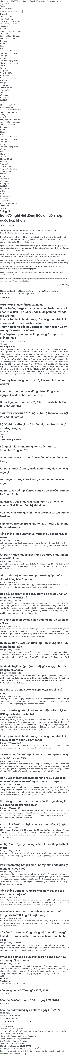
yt (3, 6)
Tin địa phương (7, 346)
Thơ (1, 151)
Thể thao (3, 80)
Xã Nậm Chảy (22, 374)
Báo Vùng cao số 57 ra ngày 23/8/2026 (24, 990)
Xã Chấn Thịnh (48, 354)
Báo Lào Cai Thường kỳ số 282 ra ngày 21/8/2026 (30, 1010)
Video (2, 191)
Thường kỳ (4, 97)
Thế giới (3, 83)
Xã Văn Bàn (41, 371)
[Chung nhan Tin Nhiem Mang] (13, 1053)
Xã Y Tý (27, 369)
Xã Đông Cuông (41, 357)
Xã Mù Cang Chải (60, 349)
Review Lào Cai (6, 90)
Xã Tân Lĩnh (44, 359)
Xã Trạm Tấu (25, 352)
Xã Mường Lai (8, 361)
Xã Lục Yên (34, 359)
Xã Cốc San (61, 364)
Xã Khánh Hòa (55, 359)
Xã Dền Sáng (18, 369)
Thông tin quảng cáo (8, 203)
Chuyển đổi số (6, 88)
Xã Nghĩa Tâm (61, 354)
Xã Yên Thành (32, 361)
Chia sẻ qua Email (51, 230)
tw (7, 1024)
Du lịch (3, 68)
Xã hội (2, 43)
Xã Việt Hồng (39, 364)
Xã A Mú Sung (36, 369)
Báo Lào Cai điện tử (8, 8)
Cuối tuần (4, 100)
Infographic (5, 201)
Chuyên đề (4, 206)
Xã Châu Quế (16, 357)
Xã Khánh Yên (31, 371)
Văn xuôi (3, 149)
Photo (2, 193)
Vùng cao (4, 95)
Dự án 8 (3, 208)
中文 (8, 3)
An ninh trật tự (6, 73)
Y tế (1, 48)
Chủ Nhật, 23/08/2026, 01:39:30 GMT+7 (15, 1)
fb (1, 6)
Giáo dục (3, 46)
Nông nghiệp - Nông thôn (10, 31)
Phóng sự (4, 85)
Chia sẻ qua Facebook (9, 230)
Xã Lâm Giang (28, 357)
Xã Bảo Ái (62, 361)
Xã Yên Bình (52, 361)
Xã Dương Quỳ (52, 371)
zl (4, 6)
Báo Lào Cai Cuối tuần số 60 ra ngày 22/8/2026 (29, 1000)
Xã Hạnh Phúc (36, 352)
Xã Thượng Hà (54, 374)
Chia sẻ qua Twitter (27, 230)
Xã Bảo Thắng (40, 366)
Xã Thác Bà (42, 361)
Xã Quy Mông (50, 364)
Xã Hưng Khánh (14, 364)
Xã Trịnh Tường (48, 369)
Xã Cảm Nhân (20, 361)
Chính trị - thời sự (7, 16)
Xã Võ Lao (20, 371)
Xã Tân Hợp (53, 357)
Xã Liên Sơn (58, 352)
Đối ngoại (4, 26)
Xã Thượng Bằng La (34, 354)
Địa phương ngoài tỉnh (9, 349)
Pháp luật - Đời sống (8, 75)
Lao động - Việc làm (8, 51)
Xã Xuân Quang (27, 366)
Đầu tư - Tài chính (7, 38)
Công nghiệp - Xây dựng (10, 36)
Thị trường (4, 41)
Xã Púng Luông (6, 352)
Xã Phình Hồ (47, 352)
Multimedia (4, 188)
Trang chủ (4, 14)
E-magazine (5, 196)
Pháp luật (4, 70)
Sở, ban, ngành (25, 349)
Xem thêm (4, 978)
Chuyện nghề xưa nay (9, 63)
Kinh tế (3, 29)
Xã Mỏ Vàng (12, 359)
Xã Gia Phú (63, 366)
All (1, 102)
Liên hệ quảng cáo (53, 1)
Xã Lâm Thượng (23, 359)
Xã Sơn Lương (9, 354)
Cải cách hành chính (8, 53)
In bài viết (40, 230)
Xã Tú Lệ (16, 352)
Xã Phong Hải (15, 366)
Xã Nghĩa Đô (43, 374)
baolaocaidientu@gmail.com (17, 1039)
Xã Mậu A (62, 357)
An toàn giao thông (8, 78)
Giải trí (2, 65)
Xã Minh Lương (10, 374)
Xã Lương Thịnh (27, 364)
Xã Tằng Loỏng (52, 366)
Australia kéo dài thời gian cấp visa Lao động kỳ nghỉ (33, 824)
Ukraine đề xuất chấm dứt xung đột (22, 304)
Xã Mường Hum (6, 369)
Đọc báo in (4, 92)
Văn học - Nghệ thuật (9, 60)
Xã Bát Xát (11, 371)
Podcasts (4, 198)
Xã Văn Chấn (20, 354)
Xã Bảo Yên (33, 374)
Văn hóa (3, 58)
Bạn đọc (3, 56)
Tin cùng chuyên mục (11, 527)
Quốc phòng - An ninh (9, 24)
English (3, 3)
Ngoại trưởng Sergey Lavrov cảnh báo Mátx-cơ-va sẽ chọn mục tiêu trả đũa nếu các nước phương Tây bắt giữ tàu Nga (33, 312)
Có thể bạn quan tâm (10, 439)
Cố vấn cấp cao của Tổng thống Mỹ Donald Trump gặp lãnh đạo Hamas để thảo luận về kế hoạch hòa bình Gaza (34, 936)
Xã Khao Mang (46, 349)
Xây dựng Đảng (6, 19)
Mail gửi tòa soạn (38, 1)
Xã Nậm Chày (60, 369)
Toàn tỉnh (36, 349)
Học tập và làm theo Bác (10, 21)
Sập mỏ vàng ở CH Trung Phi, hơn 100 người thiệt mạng (34, 523)
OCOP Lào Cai (6, 33)
